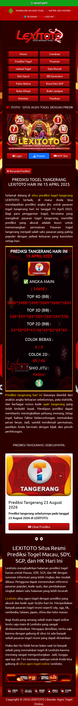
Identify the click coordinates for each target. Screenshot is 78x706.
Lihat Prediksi (40, 527)
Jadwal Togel (23, 68)
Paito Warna (23, 83)
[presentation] (36, 538)
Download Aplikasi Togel (30, 10)
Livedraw (54, 54)
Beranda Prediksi (19, 171)
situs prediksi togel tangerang (52, 195)
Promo (40, 156)
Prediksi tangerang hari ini (23, 395)
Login (18, 156)
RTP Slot (62, 156)
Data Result (55, 68)
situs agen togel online (34, 663)
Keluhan (23, 98)
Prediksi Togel (23, 61)
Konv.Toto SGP (54, 83)
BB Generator (55, 76)
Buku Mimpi (23, 91)
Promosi (55, 61)
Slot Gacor (23, 76)
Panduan (55, 98)
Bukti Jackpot (55, 91)
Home (23, 54)
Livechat (49, 16)
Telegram (31, 16)
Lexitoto (10, 598)
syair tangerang (54, 404)
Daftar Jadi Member (60, 10)
